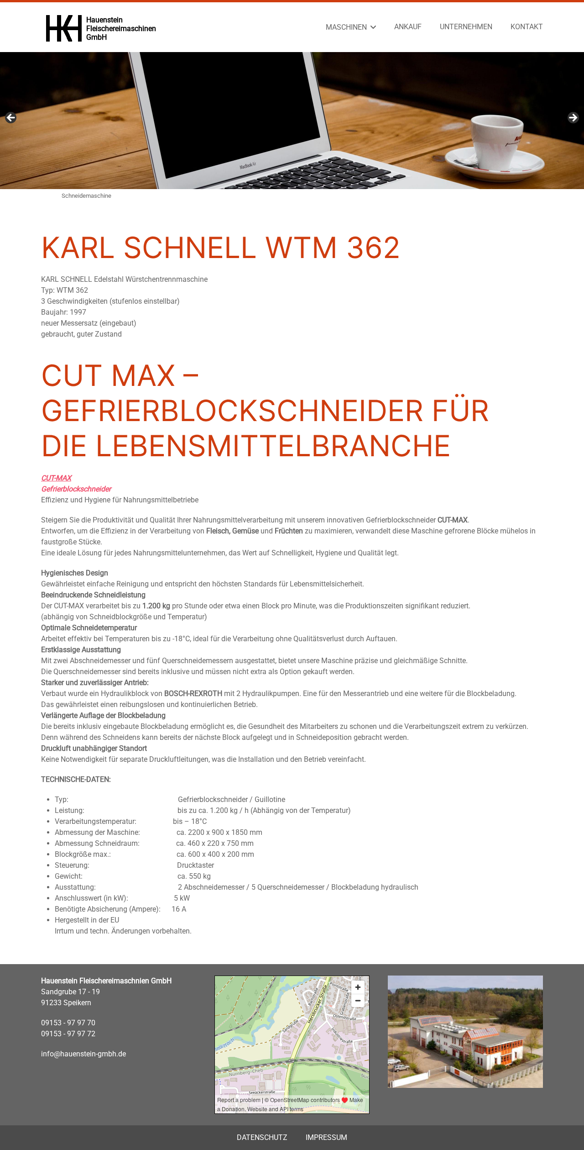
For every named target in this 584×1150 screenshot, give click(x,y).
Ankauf (408, 26)
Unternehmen (466, 26)
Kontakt (527, 26)
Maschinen (346, 27)
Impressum (326, 1137)
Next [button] (572, 118)
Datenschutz (262, 1137)
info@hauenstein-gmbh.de (83, 1054)
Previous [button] (11, 118)
